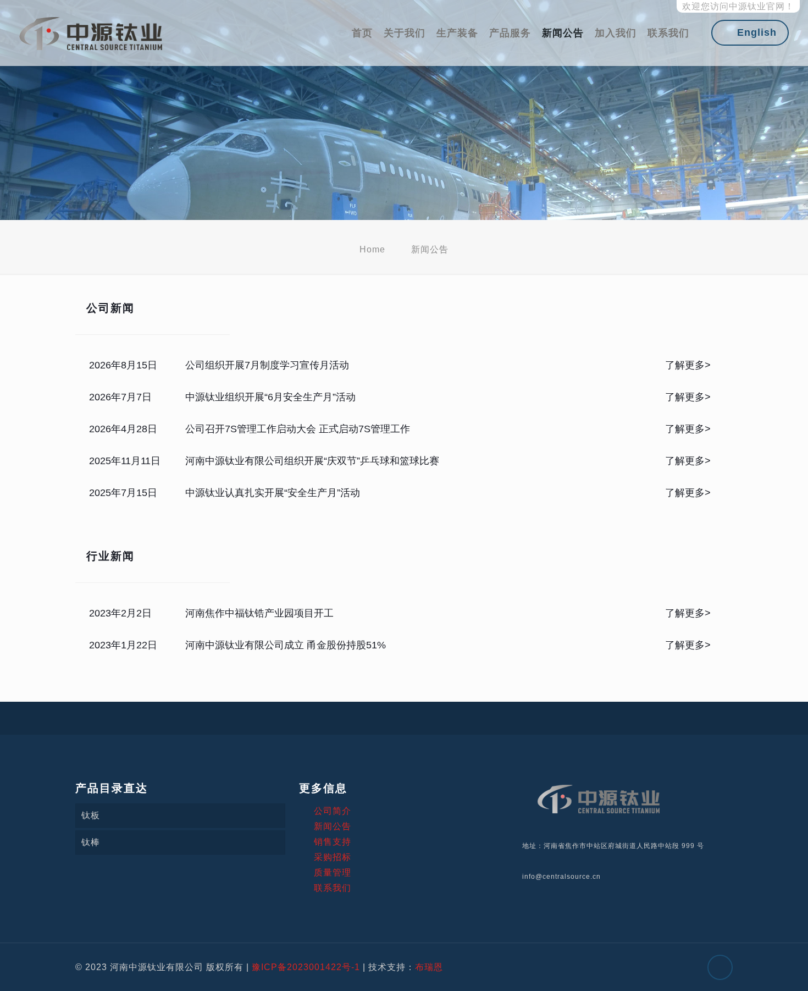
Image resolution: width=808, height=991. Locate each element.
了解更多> (688, 365)
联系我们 (332, 888)
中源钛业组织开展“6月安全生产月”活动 (270, 397)
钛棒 (90, 842)
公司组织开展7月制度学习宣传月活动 (267, 365)
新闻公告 (332, 826)
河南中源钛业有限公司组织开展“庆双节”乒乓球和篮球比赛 (312, 460)
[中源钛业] (91, 33)
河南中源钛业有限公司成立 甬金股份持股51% (285, 645)
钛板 (90, 815)
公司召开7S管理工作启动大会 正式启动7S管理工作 (297, 428)
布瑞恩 (429, 967)
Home (372, 249)
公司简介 (332, 811)
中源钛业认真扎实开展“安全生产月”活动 (272, 492)
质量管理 (332, 872)
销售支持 (332, 841)
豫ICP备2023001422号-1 (306, 967)
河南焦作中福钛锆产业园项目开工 (259, 613)
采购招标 (332, 857)
